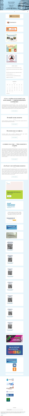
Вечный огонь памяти (14, 117)
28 (7, 91)
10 (14, 87)
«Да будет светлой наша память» (14, 166)
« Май (7, 93)
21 (7, 90)
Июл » (9, 93)
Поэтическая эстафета (14, 131)
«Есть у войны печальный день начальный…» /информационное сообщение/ (14, 100)
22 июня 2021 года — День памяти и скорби (14, 144)
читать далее (14, 124)
